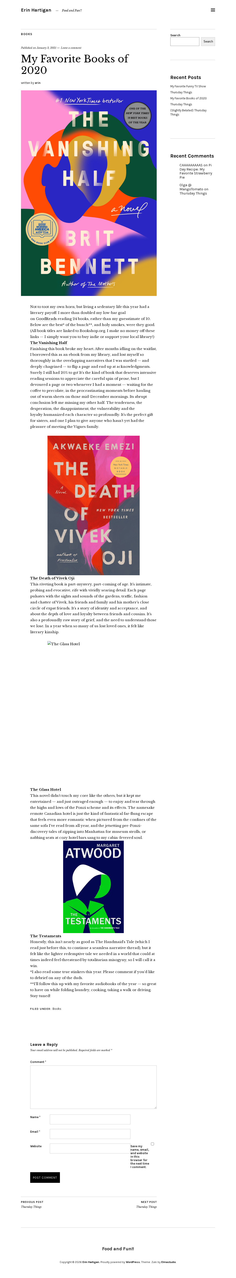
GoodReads (46, 318)
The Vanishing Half (49, 343)
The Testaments (45, 936)
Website (35, 1146)
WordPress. (133, 1262)
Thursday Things (32, 1205)
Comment (38, 1062)
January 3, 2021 (46, 47)
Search (175, 35)
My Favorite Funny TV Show (188, 86)
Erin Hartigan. (91, 1262)
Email (35, 1131)
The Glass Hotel (45, 789)
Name (35, 1117)
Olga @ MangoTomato (191, 187)
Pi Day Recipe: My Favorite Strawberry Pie (196, 171)
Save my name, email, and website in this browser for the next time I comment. (139, 1156)
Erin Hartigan (36, 10)
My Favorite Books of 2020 (188, 98)
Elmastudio (168, 1262)
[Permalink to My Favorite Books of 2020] (89, 294)
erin (38, 83)
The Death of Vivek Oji (52, 578)
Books (26, 34)
